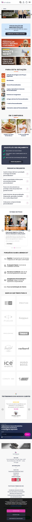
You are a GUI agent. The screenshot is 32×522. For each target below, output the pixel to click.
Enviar (27, 434)
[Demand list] (26, 2)
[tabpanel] (16, 14)
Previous (0, 14)
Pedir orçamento (16, 161)
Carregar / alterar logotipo (16, 34)
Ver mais (16, 408)
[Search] (20, 2)
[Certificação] (16, 479)
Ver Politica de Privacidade (16, 505)
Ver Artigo (9, 243)
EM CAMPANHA (16, 116)
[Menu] (29, 2)
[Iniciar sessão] (23, 2)
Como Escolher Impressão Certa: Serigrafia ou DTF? (16, 233)
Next (31, 14)
